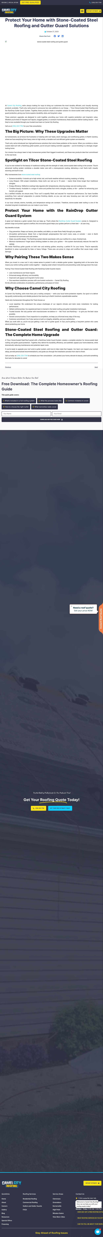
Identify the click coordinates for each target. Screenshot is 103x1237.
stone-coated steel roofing (31, 175)
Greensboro (57, 1202)
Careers (4, 1206)
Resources (5, 1217)
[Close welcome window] (100, 1200)
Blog (3, 1213)
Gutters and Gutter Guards (32, 1206)
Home (4, 1199)
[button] (82, 11)
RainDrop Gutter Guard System (70, 221)
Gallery (4, 1210)
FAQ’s (25, 1210)
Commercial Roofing (30, 1202)
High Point (56, 1210)
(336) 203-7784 (17, 126)
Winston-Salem (58, 1213)
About (4, 1202)
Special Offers (7, 1221)
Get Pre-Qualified (30, 2)
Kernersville (57, 1206)
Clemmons (56, 1199)
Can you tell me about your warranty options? (89, 1224)
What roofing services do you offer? (89, 1218)
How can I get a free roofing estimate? (89, 1212)
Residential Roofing (30, 1199)
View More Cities (59, 1217)
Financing (5, 1224)
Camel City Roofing (14, 106)
